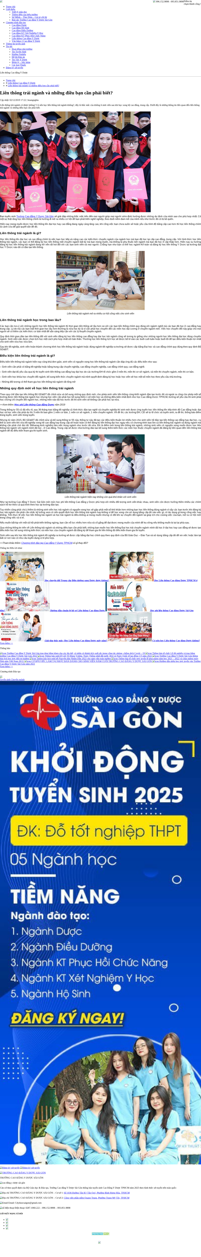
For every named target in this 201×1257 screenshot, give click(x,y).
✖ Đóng (123, 621)
